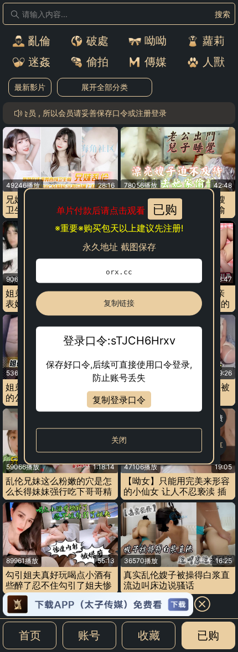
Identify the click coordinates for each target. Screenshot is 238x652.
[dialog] (119, 326)
